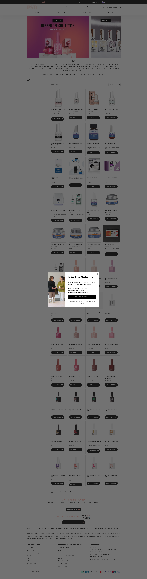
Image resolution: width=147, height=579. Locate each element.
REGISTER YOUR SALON (82, 297)
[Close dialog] (97, 274)
